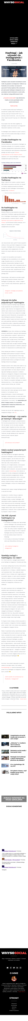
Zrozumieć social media (9, 97)
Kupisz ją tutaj (13, 105)
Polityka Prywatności (14, 1010)
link (15, 412)
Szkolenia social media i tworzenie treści (18, 751)
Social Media (14, 63)
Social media (14, 39)
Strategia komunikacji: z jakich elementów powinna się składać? (18, 758)
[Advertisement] (14, 21)
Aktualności (14, 38)
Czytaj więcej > (21, 991)
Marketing (14, 41)
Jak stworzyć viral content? (12, 442)
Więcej (13, 43)
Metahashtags (12, 471)
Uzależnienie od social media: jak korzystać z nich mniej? (17, 737)
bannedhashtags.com (6, 667)
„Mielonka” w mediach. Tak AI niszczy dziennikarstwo (18, 744)
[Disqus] (14, 826)
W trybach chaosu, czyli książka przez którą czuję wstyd (18, 772)
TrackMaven (11, 190)
